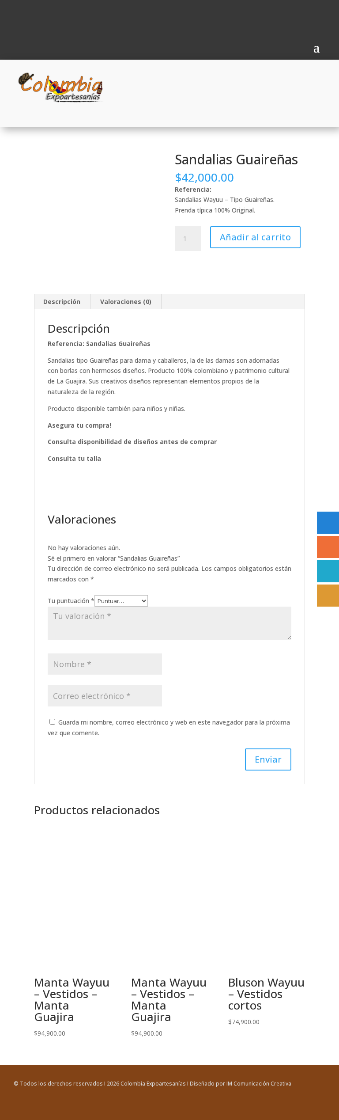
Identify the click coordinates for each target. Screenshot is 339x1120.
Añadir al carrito (255, 237)
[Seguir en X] (318, 1109)
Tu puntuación (71, 600)
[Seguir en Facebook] (17, 17)
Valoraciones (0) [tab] (125, 301)
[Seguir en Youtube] (47, 17)
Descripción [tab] (61, 301)
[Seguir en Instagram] (32, 17)
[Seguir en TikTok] (62, 17)
